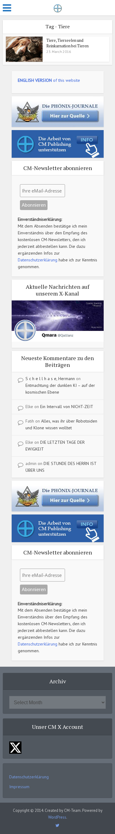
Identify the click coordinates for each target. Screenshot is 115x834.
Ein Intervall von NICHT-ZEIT (66, 406)
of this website (49, 80)
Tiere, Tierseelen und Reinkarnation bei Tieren (67, 43)
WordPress (57, 817)
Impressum (19, 786)
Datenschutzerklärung (37, 260)
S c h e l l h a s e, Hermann (50, 378)
